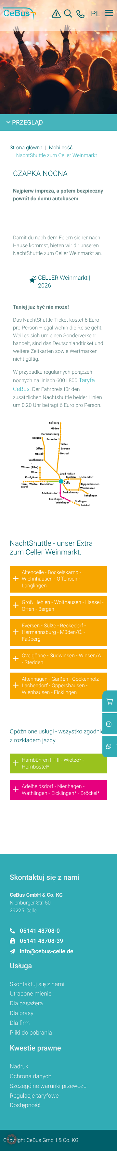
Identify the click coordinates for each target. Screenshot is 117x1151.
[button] (26, 147)
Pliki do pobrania (31, 1032)
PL (95, 14)
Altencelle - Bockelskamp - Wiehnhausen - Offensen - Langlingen (51, 579)
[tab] (58, 579)
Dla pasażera (26, 1003)
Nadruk (19, 1066)
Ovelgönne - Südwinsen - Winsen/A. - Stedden (62, 658)
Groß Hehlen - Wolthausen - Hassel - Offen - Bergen (63, 605)
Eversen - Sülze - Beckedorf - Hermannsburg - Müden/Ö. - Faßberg (54, 632)
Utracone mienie (30, 993)
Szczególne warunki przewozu (48, 1086)
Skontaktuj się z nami (37, 984)
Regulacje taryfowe (34, 1095)
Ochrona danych (30, 1076)
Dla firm (20, 1023)
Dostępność (25, 1105)
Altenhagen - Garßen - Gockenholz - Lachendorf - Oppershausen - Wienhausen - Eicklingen (62, 686)
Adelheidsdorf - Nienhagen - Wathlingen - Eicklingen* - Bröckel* (60, 789)
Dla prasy (21, 1013)
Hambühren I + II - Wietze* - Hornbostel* (53, 763)
